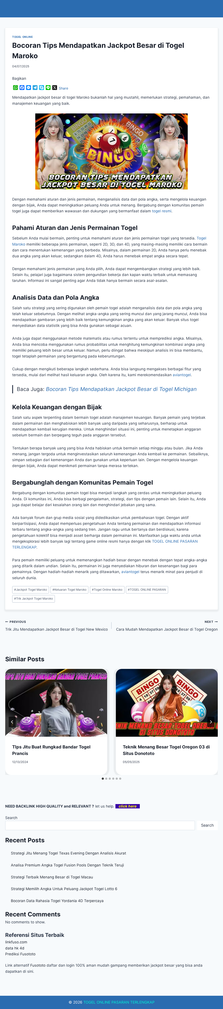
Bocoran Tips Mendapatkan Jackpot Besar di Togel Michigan (121, 389)
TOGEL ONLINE (22, 36)
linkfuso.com (16, 942)
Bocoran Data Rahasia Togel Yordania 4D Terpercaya (57, 901)
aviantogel (182, 375)
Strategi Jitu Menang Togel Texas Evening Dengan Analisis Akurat (68, 853)
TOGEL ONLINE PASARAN (147, 589)
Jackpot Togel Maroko (30, 589)
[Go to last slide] (12, 722)
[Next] (210, 722)
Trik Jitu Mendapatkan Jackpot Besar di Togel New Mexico (56, 626)
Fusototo (38, 965)
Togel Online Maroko (107, 589)
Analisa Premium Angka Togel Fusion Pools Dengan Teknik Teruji (67, 865)
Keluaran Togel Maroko (69, 589)
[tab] (103, 779)
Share (63, 88)
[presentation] (56, 703)
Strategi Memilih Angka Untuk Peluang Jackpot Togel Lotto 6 (64, 889)
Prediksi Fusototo (20, 954)
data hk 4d (14, 948)
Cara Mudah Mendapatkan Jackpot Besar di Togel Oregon (167, 626)
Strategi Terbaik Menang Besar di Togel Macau (52, 877)
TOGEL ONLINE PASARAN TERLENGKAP (119, 1002)
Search (11, 818)
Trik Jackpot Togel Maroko (33, 598)
